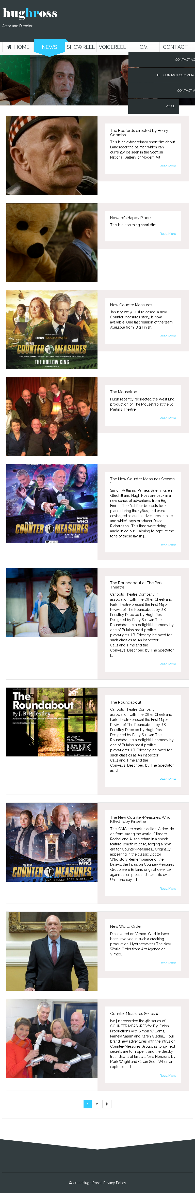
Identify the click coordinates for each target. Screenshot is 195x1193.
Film (171, 59)
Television (166, 75)
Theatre (168, 90)
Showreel (81, 47)
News (49, 47)
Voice (170, 106)
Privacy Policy (114, 1183)
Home (21, 47)
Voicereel (112, 47)
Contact (175, 47)
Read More (168, 166)
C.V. (144, 47)
